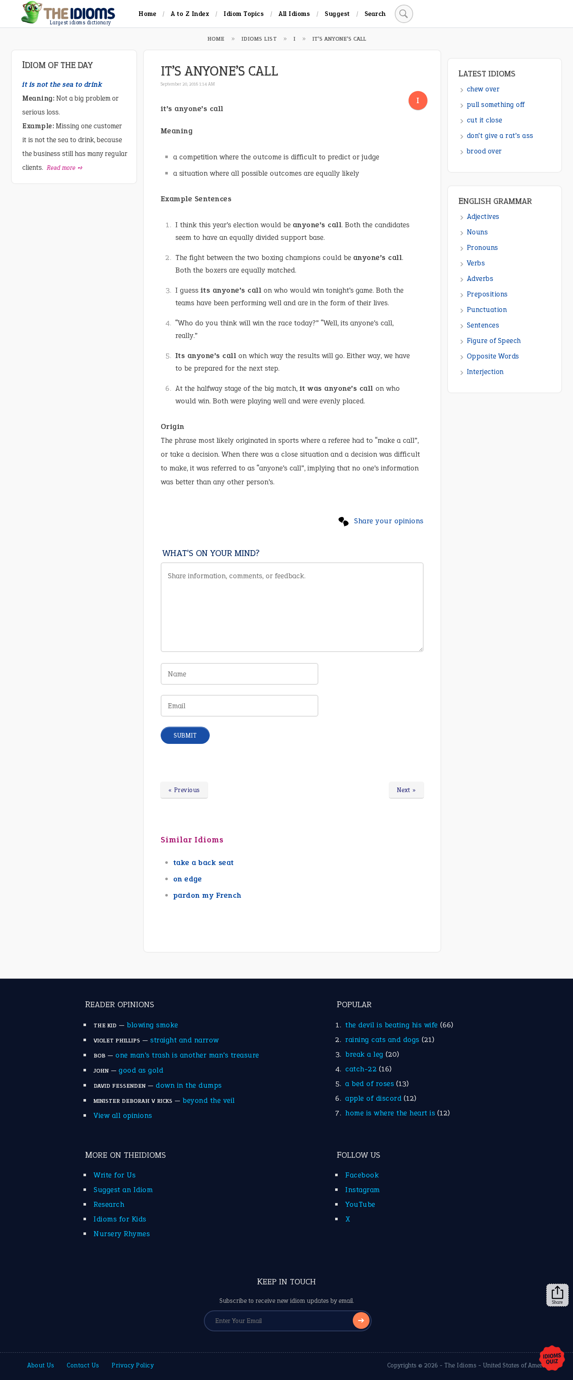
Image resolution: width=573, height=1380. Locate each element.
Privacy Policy (133, 1365)
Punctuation (487, 309)
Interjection (485, 372)
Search (375, 13)
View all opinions (123, 1115)
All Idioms (294, 13)
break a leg (364, 1054)
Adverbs (480, 278)
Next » (406, 790)
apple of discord (373, 1098)
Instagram (362, 1190)
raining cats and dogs (382, 1039)
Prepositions (487, 294)
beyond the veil (208, 1100)
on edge (187, 879)
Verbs (476, 263)
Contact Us (83, 1365)
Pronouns (482, 247)
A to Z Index (190, 13)
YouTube (360, 1204)
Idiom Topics (244, 13)
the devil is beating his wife (391, 1025)
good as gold (141, 1070)
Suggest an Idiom (123, 1190)
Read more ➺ (65, 168)
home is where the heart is (390, 1113)
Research (109, 1204)
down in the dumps (189, 1085)
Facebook (362, 1175)
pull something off (496, 104)
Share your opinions (389, 521)
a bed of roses (369, 1084)
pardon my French (207, 895)
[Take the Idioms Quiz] (552, 1359)
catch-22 (361, 1069)
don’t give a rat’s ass (500, 135)
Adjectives (483, 216)
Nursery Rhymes (122, 1234)
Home (147, 13)
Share (557, 1302)
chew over (483, 89)
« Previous (184, 790)
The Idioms (460, 1365)
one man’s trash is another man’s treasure (187, 1055)
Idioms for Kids (120, 1219)
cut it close (485, 120)
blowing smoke (152, 1025)
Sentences (483, 325)
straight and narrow (184, 1040)
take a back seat (203, 863)
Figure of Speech (494, 341)
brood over (484, 151)
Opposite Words (493, 356)
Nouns (477, 232)
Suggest (337, 13)
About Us (40, 1365)
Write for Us (114, 1175)
